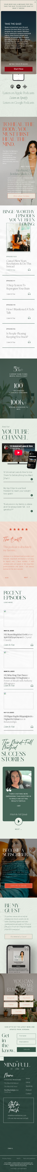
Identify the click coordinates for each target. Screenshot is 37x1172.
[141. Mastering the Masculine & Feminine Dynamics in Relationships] (18, 700)
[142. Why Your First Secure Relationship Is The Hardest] (18, 659)
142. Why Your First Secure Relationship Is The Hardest (17, 676)
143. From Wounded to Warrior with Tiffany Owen (18, 636)
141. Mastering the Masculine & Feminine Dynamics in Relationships (18, 719)
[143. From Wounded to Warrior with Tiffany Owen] (18, 618)
